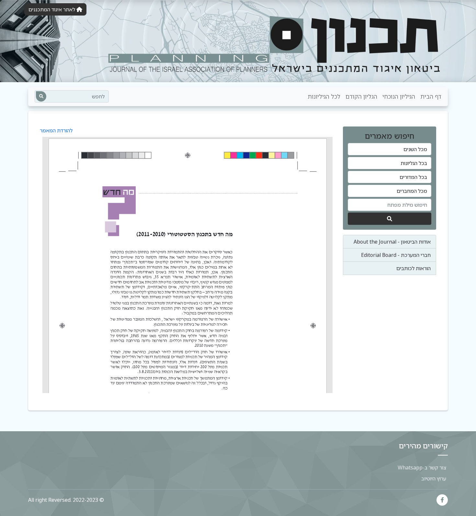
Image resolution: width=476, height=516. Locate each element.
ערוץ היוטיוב (433, 478)
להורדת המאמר (56, 130)
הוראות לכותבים (413, 268)
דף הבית (430, 96)
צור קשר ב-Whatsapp (422, 467)
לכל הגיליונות (324, 96)
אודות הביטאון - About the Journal (392, 241)
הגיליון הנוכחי (398, 96)
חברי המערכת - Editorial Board (396, 254)
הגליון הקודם (361, 96)
